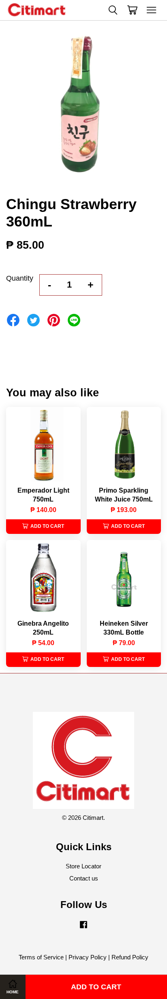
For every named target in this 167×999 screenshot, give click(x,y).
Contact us (83, 878)
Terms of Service (41, 957)
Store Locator (83, 866)
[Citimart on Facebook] (83, 928)
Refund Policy (129, 957)
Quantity (19, 278)
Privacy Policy (88, 957)
